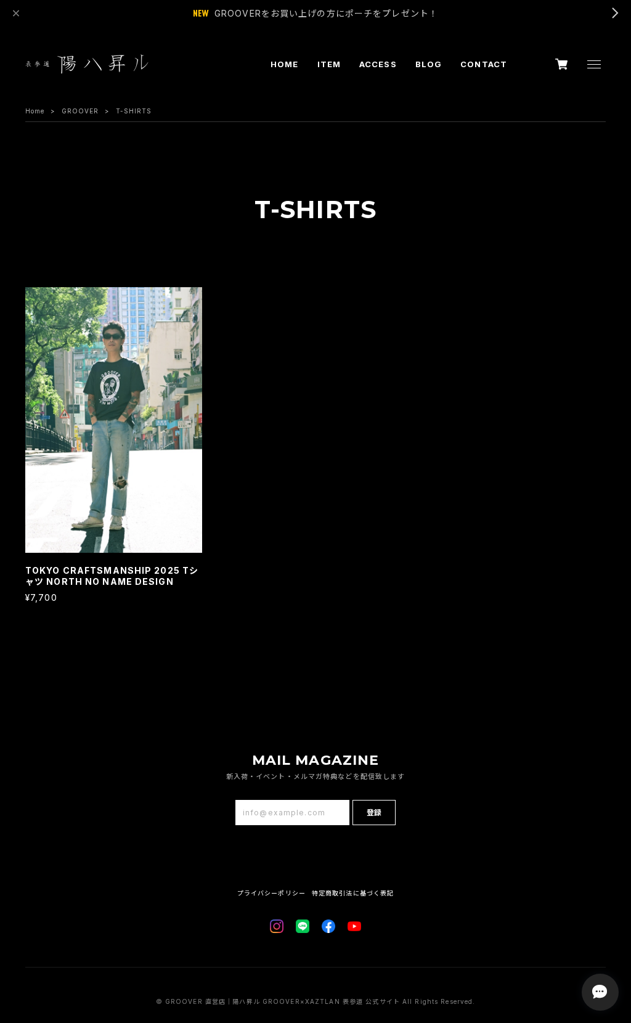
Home (34, 111)
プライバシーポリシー (271, 893)
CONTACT (483, 64)
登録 (374, 812)
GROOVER (80, 111)
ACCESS (378, 64)
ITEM (329, 64)
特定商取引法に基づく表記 (353, 893)
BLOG (428, 64)
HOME (284, 64)
